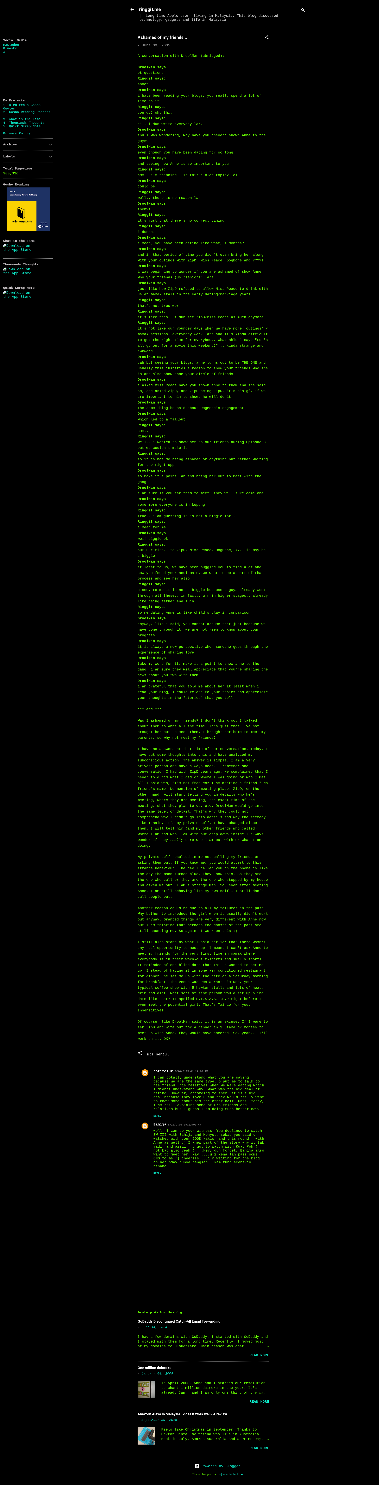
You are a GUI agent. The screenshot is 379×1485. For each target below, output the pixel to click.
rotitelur (163, 1071)
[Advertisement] (292, 88)
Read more (259, 1355)
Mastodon (11, 45)
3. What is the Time (22, 119)
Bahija (159, 1124)
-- (5, 116)
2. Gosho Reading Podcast (27, 112)
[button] (266, 38)
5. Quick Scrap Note (22, 126)
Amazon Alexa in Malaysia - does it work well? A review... (184, 1414)
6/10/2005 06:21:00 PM (191, 1071)
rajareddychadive (230, 1474)
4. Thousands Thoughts (24, 123)
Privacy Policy (17, 133)
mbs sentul (158, 1054)
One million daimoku (154, 1368)
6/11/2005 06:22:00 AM (184, 1124)
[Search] (303, 11)
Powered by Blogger (220, 1466)
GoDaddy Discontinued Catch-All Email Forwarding (179, 1321)
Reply (157, 1116)
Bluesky (10, 48)
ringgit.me (150, 9)
